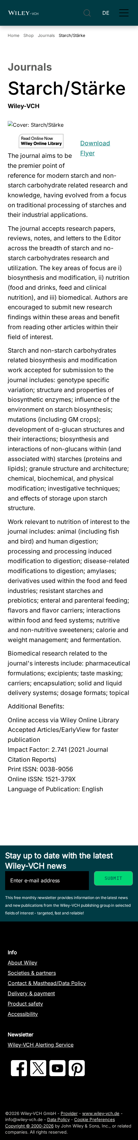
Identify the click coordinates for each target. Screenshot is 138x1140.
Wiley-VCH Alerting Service (40, 1044)
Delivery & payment (31, 993)
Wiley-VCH (23, 13)
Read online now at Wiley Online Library (41, 141)
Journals (46, 35)
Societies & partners (32, 973)
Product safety (25, 1003)
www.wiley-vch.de (100, 1113)
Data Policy (58, 1119)
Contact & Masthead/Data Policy (47, 983)
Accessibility (23, 1014)
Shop (28, 35)
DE (105, 13)
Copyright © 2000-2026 (29, 1125)
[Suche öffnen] (87, 13)
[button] (123, 12)
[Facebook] (19, 1074)
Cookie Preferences (94, 1119)
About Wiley (22, 962)
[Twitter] (38, 1074)
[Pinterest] (77, 1074)
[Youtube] (57, 1074)
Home (13, 35)
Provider (69, 1113)
